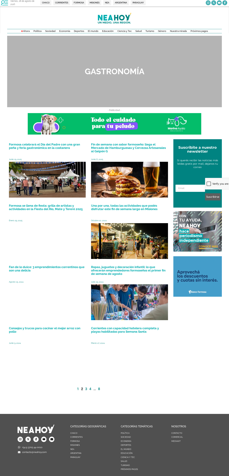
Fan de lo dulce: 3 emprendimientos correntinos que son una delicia (46, 268)
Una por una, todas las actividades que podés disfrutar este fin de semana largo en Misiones (124, 207)
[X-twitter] (213, 2)
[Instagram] (208, 2)
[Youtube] (219, 2)
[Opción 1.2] (197, 250)
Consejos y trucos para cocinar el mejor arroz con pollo (44, 329)
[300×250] (197, 295)
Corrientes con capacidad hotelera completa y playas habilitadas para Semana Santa (125, 329)
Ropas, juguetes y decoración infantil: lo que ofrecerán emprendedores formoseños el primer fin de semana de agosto (128, 270)
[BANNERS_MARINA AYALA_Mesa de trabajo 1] (114, 133)
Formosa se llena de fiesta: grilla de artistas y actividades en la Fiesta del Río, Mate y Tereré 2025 (46, 207)
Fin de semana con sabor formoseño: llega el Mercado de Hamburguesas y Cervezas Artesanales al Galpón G (128, 148)
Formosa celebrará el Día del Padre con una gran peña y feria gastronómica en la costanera (44, 146)
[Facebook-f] (224, 2)
